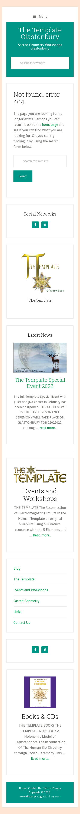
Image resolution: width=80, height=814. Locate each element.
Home (22, 788)
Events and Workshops (40, 495)
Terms (47, 788)
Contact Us (21, 623)
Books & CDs (40, 716)
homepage (50, 125)
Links (17, 612)
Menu (43, 16)
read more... (48, 428)
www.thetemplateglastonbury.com (40, 796)
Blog (16, 568)
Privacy (56, 788)
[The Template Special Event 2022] (40, 358)
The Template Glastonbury (40, 33)
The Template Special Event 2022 (40, 382)
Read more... (42, 535)
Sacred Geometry (26, 601)
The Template (40, 300)
